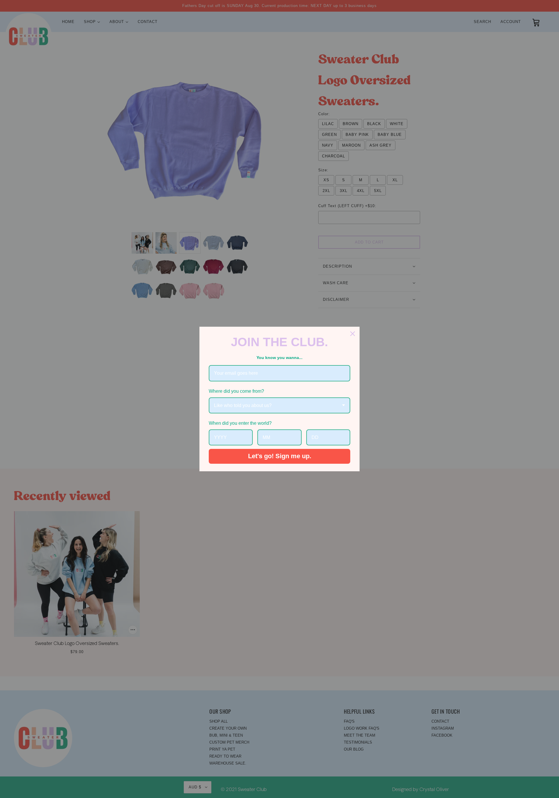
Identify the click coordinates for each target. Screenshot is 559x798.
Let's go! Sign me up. (279, 456)
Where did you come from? (236, 391)
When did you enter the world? (240, 423)
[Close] (353, 334)
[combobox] (279, 405)
